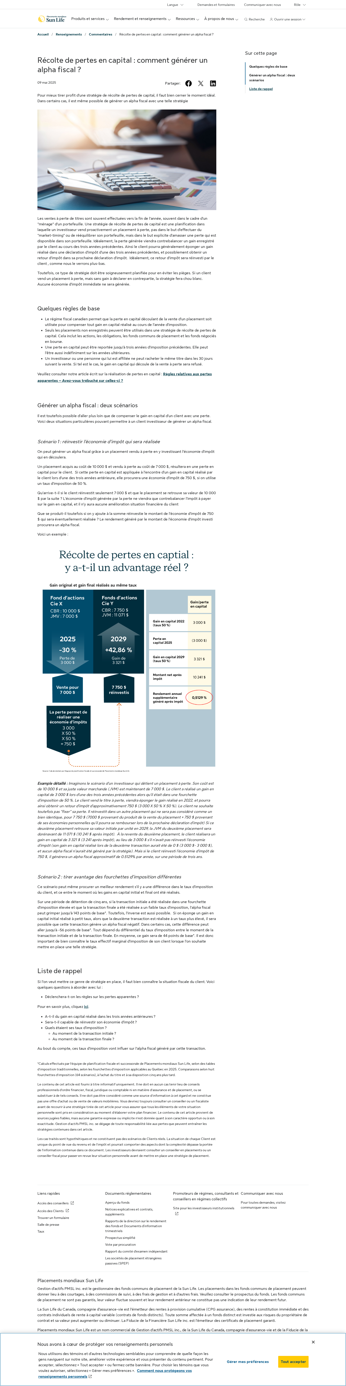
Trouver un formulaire (53, 1218)
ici (86, 1007)
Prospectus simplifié (120, 1238)
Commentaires (100, 34)
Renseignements (69, 34)
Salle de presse (48, 1224)
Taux (40, 1231)
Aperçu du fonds (117, 1202)
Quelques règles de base (268, 66)
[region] (173, 1359)
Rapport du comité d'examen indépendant (136, 1251)
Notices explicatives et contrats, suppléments (129, 1211)
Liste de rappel (261, 89)
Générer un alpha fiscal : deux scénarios (272, 77)
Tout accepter (293, 1362)
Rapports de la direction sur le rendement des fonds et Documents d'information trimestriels (135, 1226)
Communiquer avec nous (262, 5)
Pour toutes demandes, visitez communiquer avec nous (263, 1205)
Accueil (43, 34)
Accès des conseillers (52, 1203)
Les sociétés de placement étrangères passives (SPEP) (133, 1260)
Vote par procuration (120, 1244)
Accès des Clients (50, 1211)
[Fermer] (313, 1342)
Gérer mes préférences (248, 1362)
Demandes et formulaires (216, 5)
